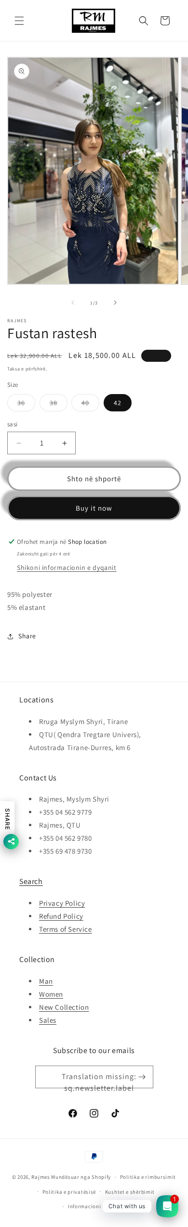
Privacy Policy (62, 903)
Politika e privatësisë (69, 1191)
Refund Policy (61, 916)
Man (46, 981)
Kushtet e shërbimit (130, 1191)
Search (31, 881)
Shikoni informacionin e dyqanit (67, 567)
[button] (19, 20)
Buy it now (94, 508)
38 (58, 404)
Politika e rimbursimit (148, 1177)
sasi (12, 424)
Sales (47, 1020)
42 (117, 402)
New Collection (64, 1007)
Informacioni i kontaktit (98, 1206)
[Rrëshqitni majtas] (72, 302)
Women (51, 994)
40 (90, 404)
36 (26, 404)
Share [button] (27, 636)
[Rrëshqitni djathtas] (115, 302)
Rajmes (40, 1177)
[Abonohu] (142, 1077)
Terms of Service (65, 929)
